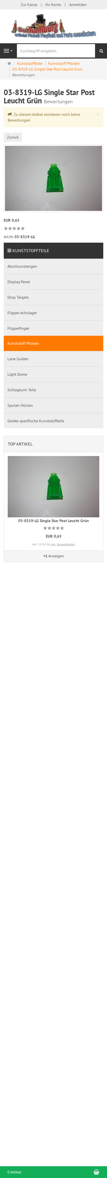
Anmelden (78, 4)
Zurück (13, 137)
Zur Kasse (29, 4)
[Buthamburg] (53, 25)
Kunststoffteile (30, 250)
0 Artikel (14, 1171)
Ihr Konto (53, 4)
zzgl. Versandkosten (63, 544)
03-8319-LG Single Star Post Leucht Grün (53, 520)
